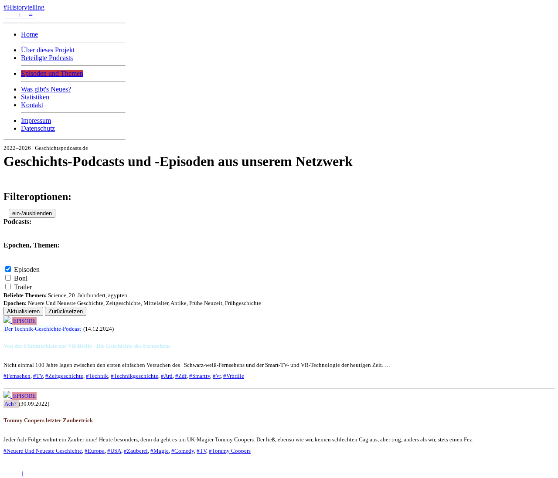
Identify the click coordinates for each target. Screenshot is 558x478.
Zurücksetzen (65, 311)
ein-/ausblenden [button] (32, 213)
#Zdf (181, 376)
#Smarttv (199, 376)
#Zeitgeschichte (64, 376)
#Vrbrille (233, 376)
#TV (38, 376)
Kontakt (32, 104)
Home (29, 34)
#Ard (167, 376)
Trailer (23, 287)
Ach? (10, 403)
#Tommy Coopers (230, 450)
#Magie (159, 450)
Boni (20, 278)
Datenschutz (38, 128)
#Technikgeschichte (134, 376)
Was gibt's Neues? (46, 89)
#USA (114, 450)
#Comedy (182, 450)
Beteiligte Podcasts (47, 57)
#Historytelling (23, 7)
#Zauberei (136, 450)
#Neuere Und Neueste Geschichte (42, 450)
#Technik (97, 376)
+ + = (19, 15)
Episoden (27, 269)
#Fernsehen (17, 376)
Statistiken (35, 97)
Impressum (36, 120)
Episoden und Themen (52, 73)
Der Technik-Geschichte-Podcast (42, 328)
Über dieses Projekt (48, 50)
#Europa (95, 450)
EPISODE (24, 321)
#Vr (217, 376)
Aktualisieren (23, 311)
